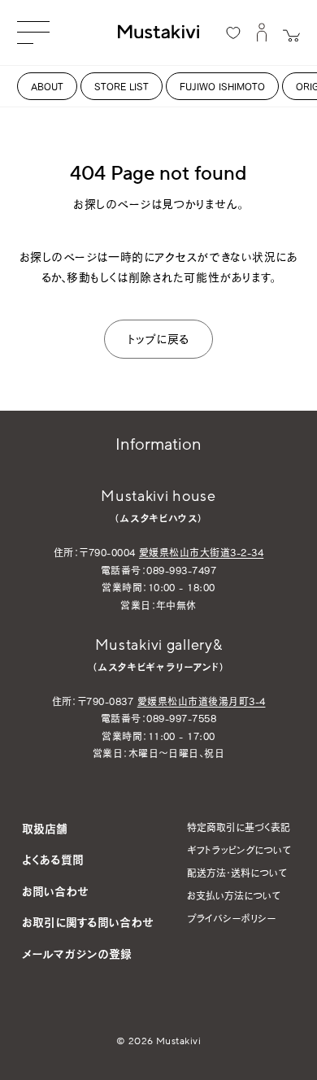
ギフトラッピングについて (239, 850)
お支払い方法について (233, 895)
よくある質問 (53, 859)
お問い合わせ (55, 891)
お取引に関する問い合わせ (88, 922)
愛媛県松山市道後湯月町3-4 (201, 701)
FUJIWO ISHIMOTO (222, 86)
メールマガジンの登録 (77, 953)
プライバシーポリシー (231, 918)
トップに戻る (158, 339)
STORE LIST (121, 86)
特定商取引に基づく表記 (238, 827)
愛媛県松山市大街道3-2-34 (201, 552)
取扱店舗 (44, 828)
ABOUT (47, 86)
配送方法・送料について (237, 872)
